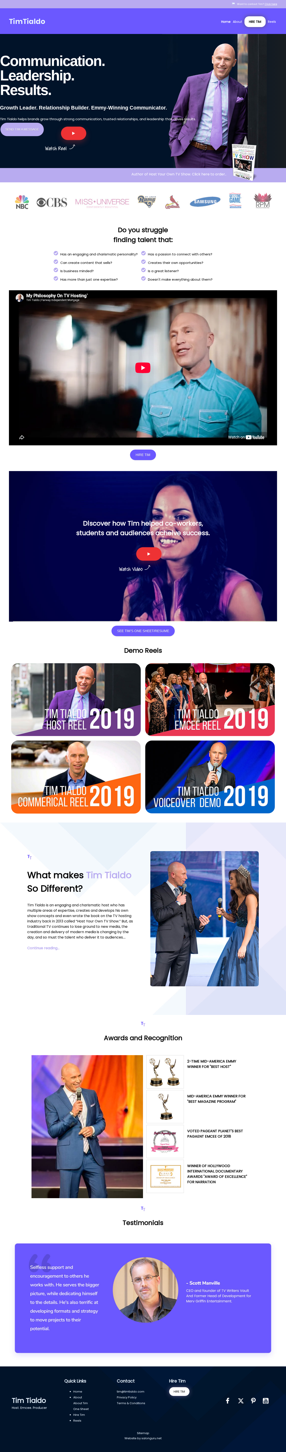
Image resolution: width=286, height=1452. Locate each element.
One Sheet (81, 1409)
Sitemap (143, 1433)
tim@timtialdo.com (130, 1391)
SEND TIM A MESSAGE (22, 129)
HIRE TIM (179, 1391)
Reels (272, 21)
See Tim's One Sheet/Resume (143, 631)
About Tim (80, 1403)
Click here (271, 4)
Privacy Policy (127, 1397)
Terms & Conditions (131, 1403)
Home (226, 21)
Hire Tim (255, 21)
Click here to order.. (209, 174)
